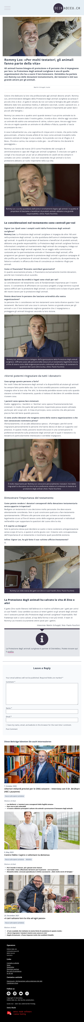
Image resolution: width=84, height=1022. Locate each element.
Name (9, 708)
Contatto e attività (13, 963)
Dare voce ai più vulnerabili (16, 806)
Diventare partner (13, 969)
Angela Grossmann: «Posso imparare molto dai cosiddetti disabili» (30, 935)
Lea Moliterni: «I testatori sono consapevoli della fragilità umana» (30, 804)
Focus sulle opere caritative (14, 796)
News (9, 965)
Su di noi (10, 973)
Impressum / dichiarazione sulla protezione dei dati (24, 981)
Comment (10, 682)
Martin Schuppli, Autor (42, 87)
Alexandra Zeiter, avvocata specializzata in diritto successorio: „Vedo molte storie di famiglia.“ (40, 872)
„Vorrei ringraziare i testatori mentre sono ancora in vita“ (27, 933)
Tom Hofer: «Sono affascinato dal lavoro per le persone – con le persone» (33, 870)
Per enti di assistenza (14, 971)
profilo (11, 651)
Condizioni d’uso (12, 983)
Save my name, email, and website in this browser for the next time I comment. (40, 725)
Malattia (29, 859)
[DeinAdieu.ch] (66, 8)
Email (9, 716)
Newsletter (10, 967)
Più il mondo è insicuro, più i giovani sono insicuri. (24, 868)
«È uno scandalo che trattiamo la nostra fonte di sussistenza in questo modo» (34, 931)
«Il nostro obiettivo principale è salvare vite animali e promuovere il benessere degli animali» (40, 808)
